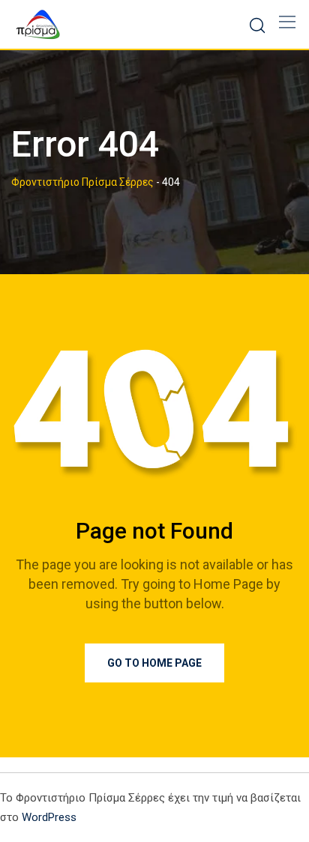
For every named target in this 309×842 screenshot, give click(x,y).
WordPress (49, 817)
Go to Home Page (154, 663)
